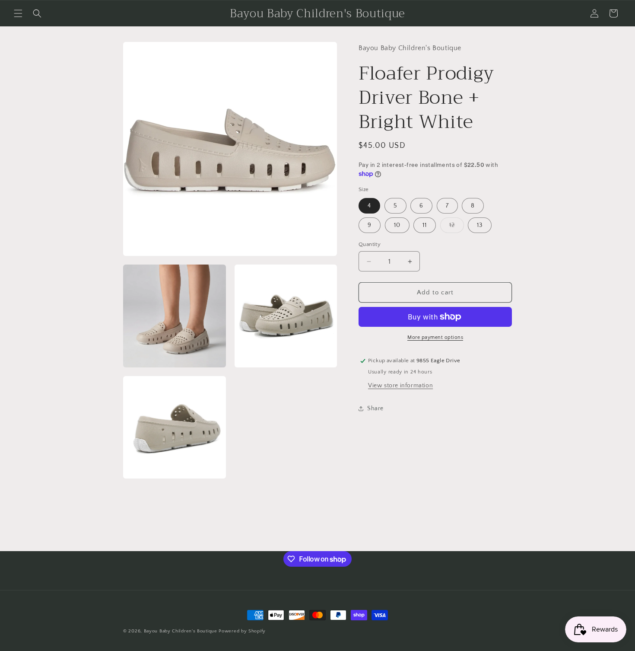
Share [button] (375, 408)
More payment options (435, 337)
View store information (400, 385)
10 (397, 225)
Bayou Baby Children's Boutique (180, 631)
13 (480, 225)
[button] (18, 13)
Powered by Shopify (242, 631)
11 (424, 225)
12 (456, 227)
